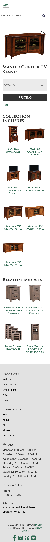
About (6, 420)
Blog (5, 425)
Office (6, 395)
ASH (5, 104)
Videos (6, 430)
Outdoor (7, 400)
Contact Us (8, 435)
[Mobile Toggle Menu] (44, 6)
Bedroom (7, 379)
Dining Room (9, 384)
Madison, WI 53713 (14, 511)
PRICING (25, 97)
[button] (42, 31)
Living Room (9, 390)
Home (6, 414)
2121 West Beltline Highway (19, 507)
